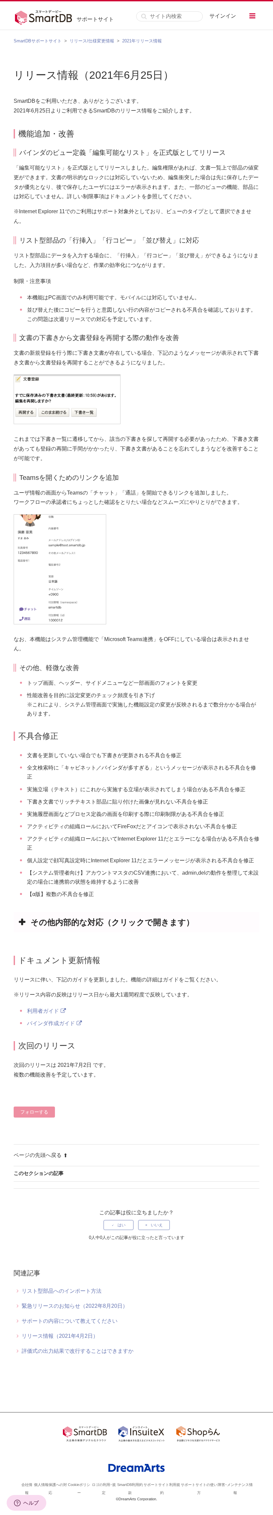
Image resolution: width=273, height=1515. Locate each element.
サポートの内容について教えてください (70, 1321)
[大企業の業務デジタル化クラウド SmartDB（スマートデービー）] (85, 1435)
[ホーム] (45, 16)
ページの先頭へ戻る (38, 1155)
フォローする (34, 1112)
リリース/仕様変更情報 (92, 40)
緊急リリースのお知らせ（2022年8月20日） (75, 1306)
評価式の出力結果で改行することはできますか (78, 1351)
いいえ (157, 1225)
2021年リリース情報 (142, 40)
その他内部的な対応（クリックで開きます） (112, 922)
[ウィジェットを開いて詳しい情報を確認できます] (26, 1503)
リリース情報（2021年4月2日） (60, 1336)
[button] (252, 16)
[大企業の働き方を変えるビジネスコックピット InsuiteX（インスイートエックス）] (141, 1435)
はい (122, 1225)
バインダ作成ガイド (51, 1023)
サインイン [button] (222, 16)
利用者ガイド (43, 1011)
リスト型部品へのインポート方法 (62, 1291)
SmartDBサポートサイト (38, 40)
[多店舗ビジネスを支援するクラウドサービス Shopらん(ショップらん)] (198, 1435)
